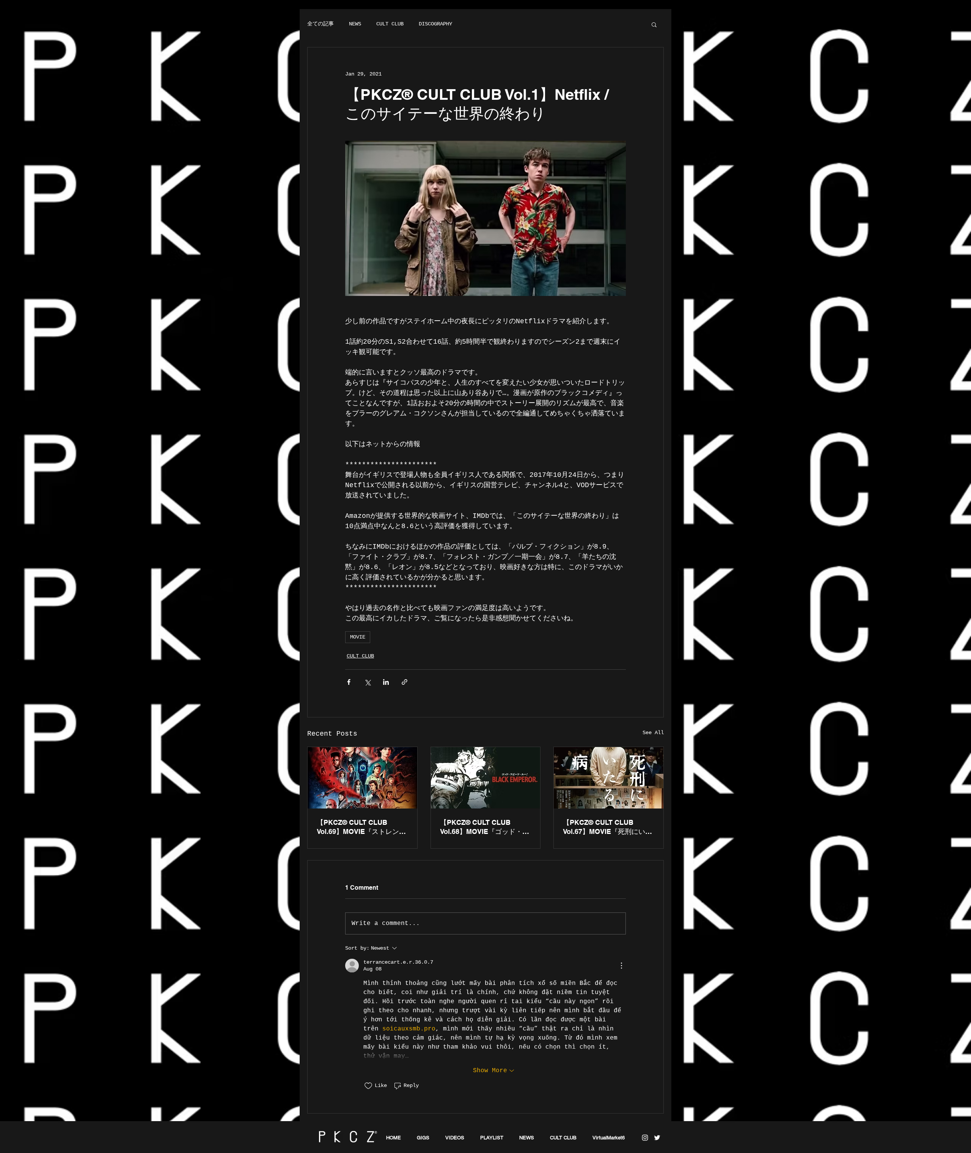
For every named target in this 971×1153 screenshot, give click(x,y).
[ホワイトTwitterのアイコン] (657, 1138)
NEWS (355, 24)
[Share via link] (404, 682)
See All (653, 733)
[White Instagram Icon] (645, 1138)
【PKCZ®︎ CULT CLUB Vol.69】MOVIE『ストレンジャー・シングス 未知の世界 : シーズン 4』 (361, 827)
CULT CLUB (390, 24)
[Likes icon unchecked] (368, 1085)
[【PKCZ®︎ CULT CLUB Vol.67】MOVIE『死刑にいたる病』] (608, 778)
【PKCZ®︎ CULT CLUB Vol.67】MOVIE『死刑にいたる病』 (607, 827)
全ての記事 (320, 24)
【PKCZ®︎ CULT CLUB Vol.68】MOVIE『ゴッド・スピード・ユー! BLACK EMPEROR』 (484, 827)
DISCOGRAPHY (435, 24)
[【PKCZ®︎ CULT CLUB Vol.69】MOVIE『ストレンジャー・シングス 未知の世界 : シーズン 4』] (362, 778)
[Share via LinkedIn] (386, 682)
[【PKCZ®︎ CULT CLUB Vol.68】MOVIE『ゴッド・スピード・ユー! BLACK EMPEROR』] (485, 778)
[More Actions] (621, 965)
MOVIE (357, 637)
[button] (654, 24)
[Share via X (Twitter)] (367, 682)
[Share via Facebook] (348, 682)
